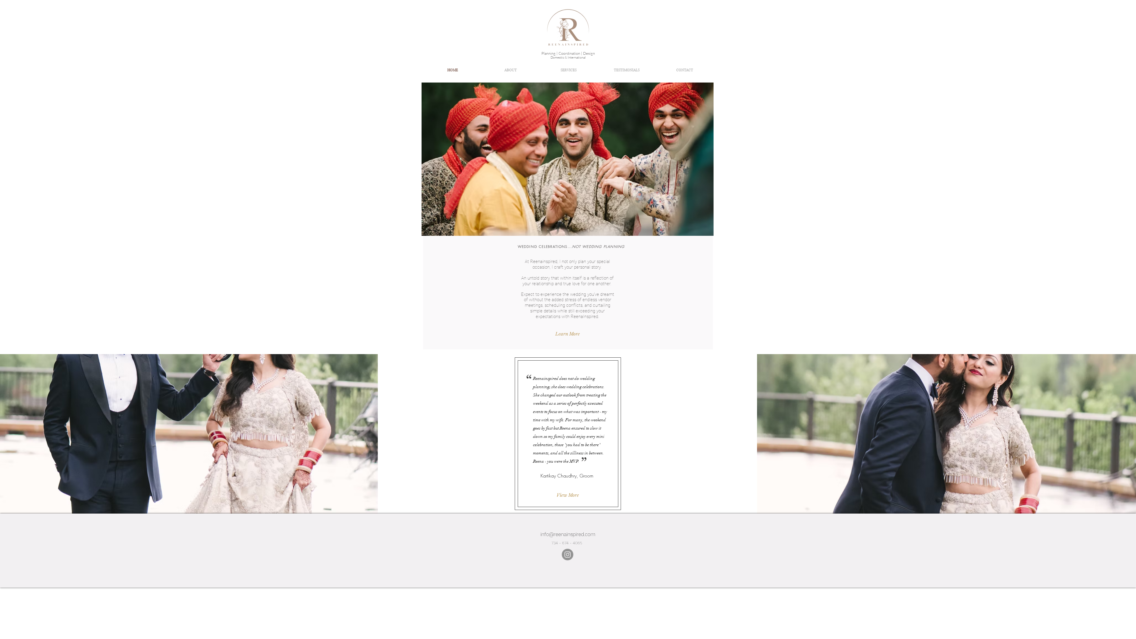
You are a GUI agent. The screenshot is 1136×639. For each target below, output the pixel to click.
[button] (577, 159)
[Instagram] (567, 554)
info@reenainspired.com (567, 534)
